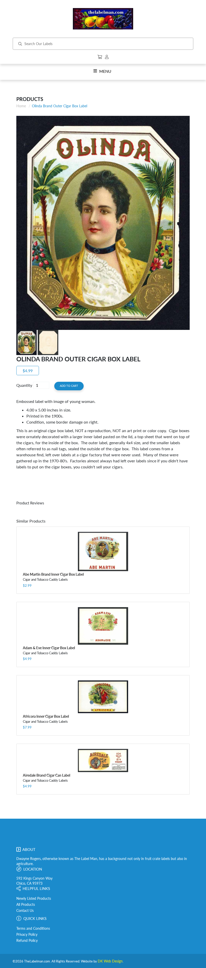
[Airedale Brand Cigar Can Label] (103, 760)
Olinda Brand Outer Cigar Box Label (59, 106)
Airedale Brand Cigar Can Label (46, 775)
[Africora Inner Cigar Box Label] (103, 696)
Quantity (24, 385)
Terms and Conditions (33, 928)
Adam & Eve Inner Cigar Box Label (49, 648)
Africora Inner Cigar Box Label (46, 716)
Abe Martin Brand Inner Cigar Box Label (53, 574)
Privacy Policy (26, 934)
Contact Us (25, 911)
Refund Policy (27, 941)
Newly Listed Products (33, 898)
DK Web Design (110, 961)
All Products (25, 905)
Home (21, 106)
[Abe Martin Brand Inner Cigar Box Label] (103, 551)
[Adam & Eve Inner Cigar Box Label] (103, 626)
